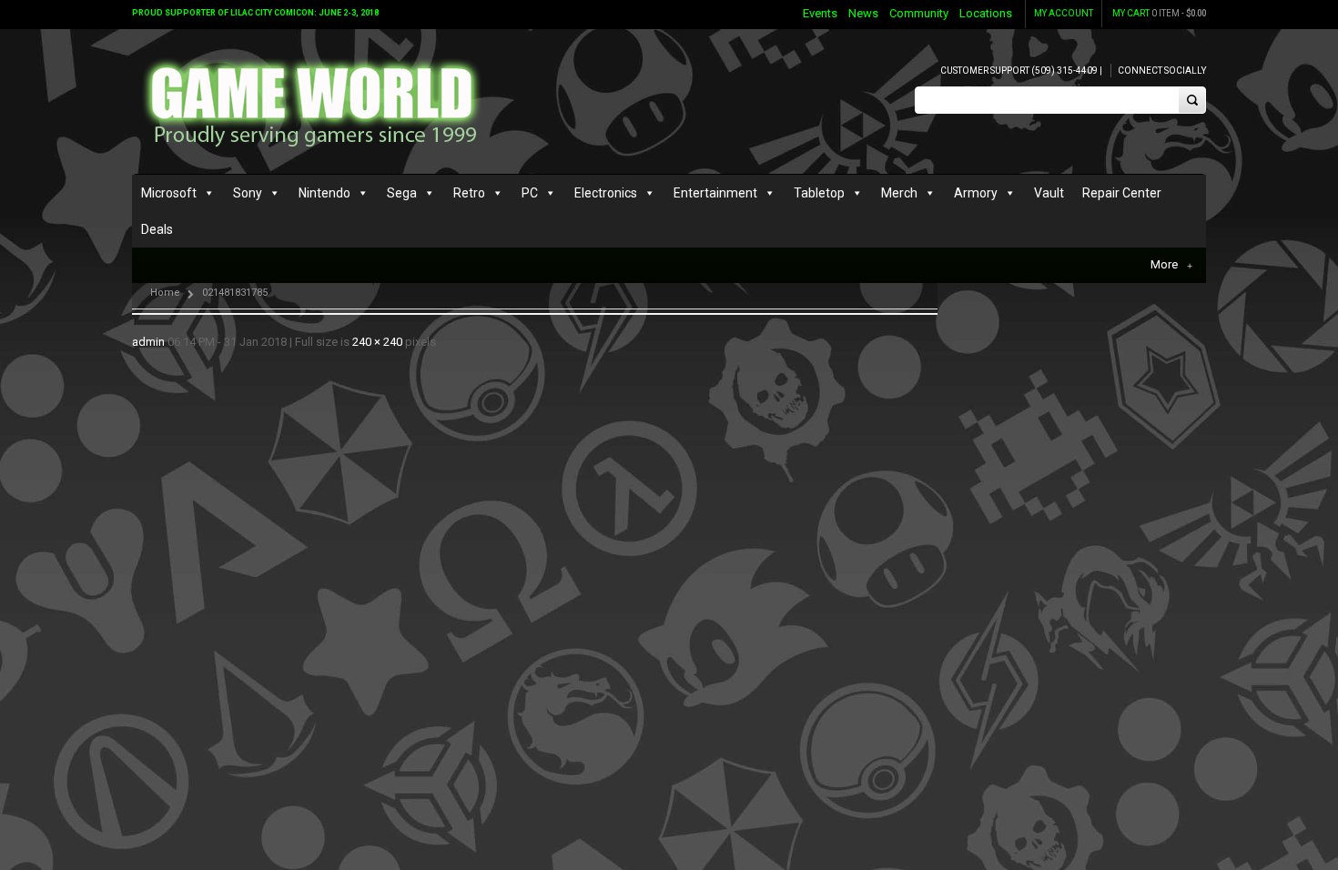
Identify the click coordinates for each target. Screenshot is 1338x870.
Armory (976, 193)
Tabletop (819, 193)
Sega (402, 193)
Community (918, 13)
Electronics (605, 193)
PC (530, 193)
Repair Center (1121, 193)
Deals (157, 229)
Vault (1049, 193)
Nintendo (324, 193)
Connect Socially (1162, 71)
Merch (899, 193)
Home (165, 292)
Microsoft (169, 193)
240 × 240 (377, 342)
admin (148, 342)
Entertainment (715, 193)
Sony (247, 193)
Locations (985, 13)
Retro (469, 193)
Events (820, 13)
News (863, 13)
